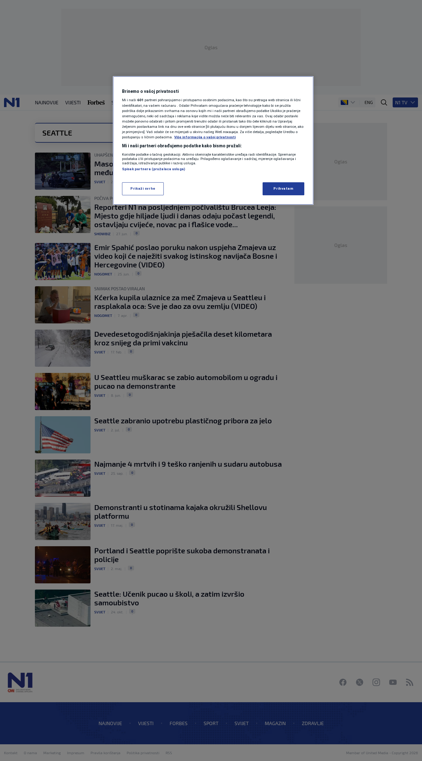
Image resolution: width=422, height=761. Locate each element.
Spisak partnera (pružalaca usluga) (153, 169)
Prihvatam (283, 188)
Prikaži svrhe (142, 188)
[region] (213, 140)
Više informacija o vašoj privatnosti (205, 137)
